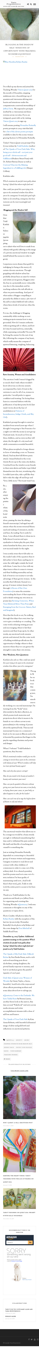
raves (6, 1051)
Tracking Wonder (11, 1054)
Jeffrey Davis (8, 109)
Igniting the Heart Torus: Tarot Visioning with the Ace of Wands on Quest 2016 (18, 1179)
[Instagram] (37, 1339)
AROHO (26, 1040)
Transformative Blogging (19, 1064)
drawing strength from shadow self (18, 1044)
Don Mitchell (24, 928)
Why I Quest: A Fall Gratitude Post (18, 1123)
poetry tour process (24, 1047)
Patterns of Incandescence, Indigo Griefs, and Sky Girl (18, 414)
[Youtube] (34, 1339)
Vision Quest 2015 (25, 90)
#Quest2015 (22, 904)
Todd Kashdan (23, 146)
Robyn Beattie (8, 919)
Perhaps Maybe (10, 1316)
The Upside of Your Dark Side (15, 1019)
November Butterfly (28, 125)
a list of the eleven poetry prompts (19, 131)
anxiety (19, 1040)
